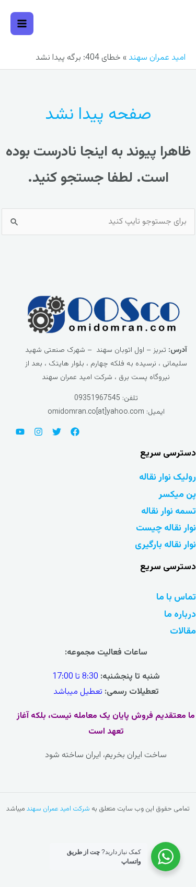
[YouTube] (20, 431)
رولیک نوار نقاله (167, 477)
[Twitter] (56, 431)
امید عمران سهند (157, 57)
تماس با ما (176, 597)
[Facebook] (75, 431)
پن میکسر (177, 494)
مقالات (183, 631)
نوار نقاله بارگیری (165, 545)
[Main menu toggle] (21, 23)
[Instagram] (38, 431)
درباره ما (180, 614)
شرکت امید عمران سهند (58, 809)
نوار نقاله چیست (166, 528)
